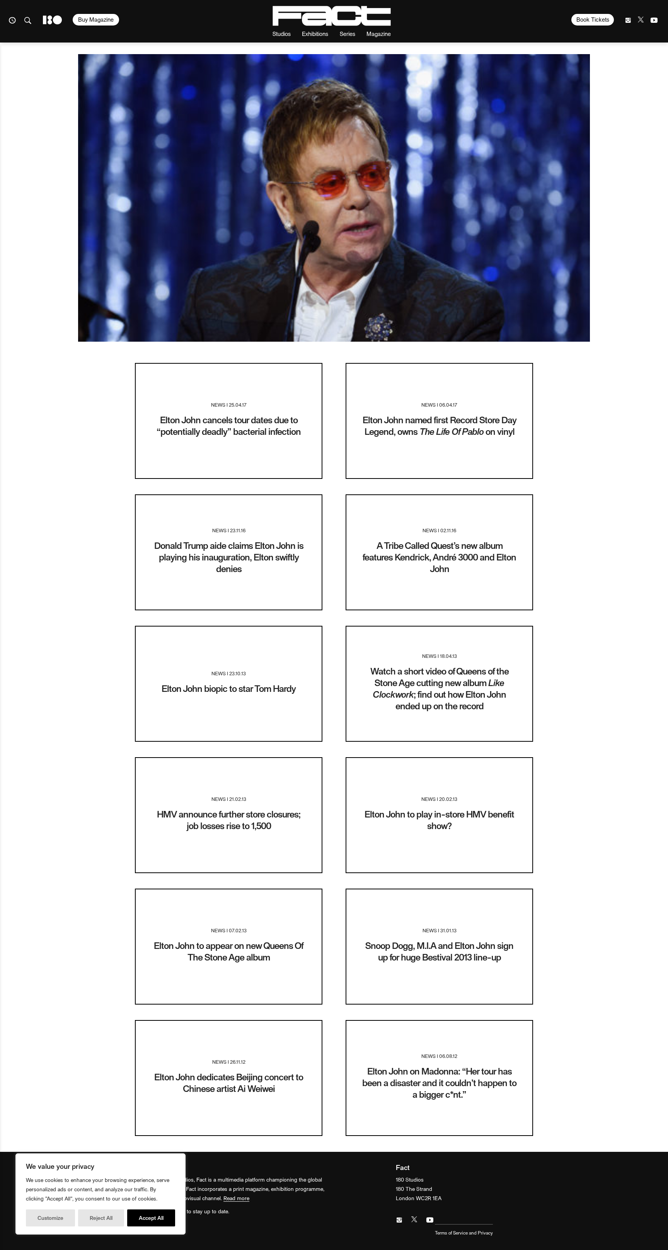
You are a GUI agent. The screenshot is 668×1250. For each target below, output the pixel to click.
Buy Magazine (96, 19)
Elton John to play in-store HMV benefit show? (439, 819)
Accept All (151, 1217)
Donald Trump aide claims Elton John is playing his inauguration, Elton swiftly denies (228, 557)
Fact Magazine (332, 16)
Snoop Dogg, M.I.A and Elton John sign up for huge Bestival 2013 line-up (439, 951)
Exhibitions (315, 33)
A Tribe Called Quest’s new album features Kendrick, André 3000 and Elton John (439, 557)
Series (347, 33)
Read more (236, 1198)
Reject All (101, 1217)
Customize (50, 1217)
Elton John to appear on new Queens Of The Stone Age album (228, 951)
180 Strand (52, 19)
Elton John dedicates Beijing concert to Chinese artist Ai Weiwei (228, 1082)
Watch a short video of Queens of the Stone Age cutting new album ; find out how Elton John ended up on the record (439, 688)
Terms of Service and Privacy (464, 1232)
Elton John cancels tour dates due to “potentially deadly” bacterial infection (229, 425)
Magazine (378, 33)
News (218, 404)
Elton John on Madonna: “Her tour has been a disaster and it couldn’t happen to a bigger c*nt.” (439, 1082)
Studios (282, 33)
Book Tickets (592, 19)
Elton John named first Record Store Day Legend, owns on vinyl (439, 425)
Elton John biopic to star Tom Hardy (229, 688)
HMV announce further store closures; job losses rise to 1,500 (228, 819)
